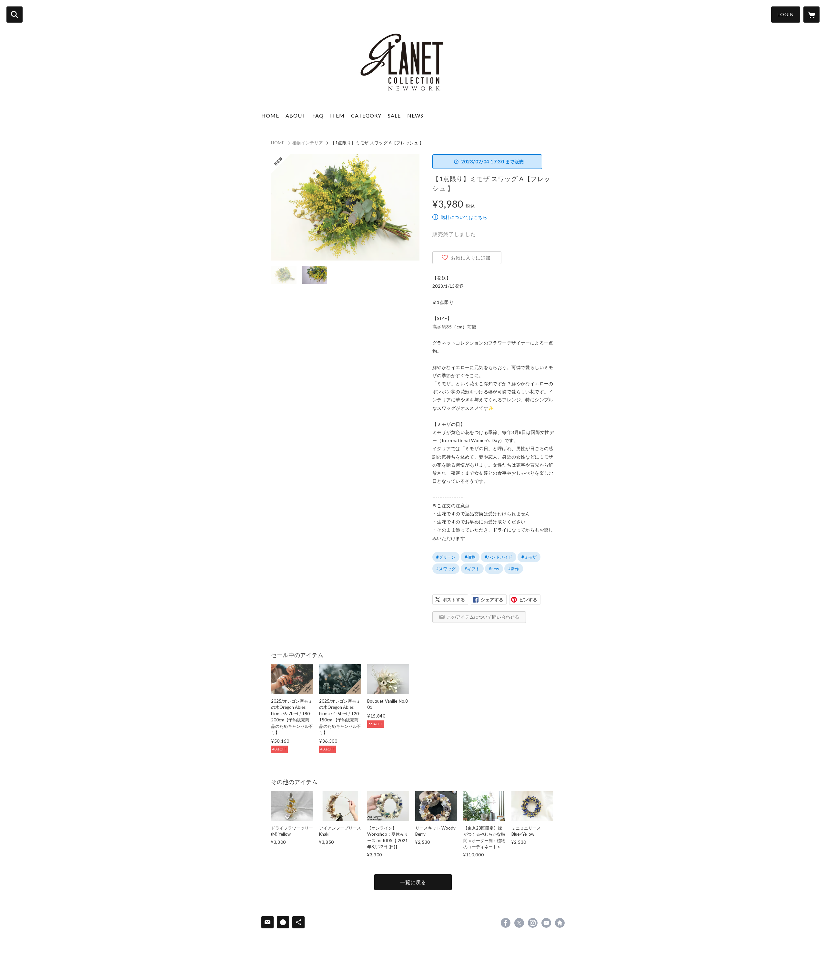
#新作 (513, 568)
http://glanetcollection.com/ (560, 923)
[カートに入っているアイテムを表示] (811, 14)
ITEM (337, 115)
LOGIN (786, 14)
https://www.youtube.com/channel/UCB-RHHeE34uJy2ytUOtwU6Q (546, 923)
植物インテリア (307, 142)
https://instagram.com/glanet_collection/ (533, 923)
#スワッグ (446, 568)
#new (494, 568)
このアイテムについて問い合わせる (483, 617)
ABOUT (296, 115)
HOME (270, 115)
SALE (394, 115)
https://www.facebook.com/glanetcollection (505, 923)
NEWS (415, 115)
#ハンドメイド (498, 557)
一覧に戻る (413, 882)
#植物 (470, 557)
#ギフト (472, 568)
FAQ (318, 115)
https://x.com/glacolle (519, 923)
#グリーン (446, 557)
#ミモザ (529, 557)
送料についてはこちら (464, 217)
